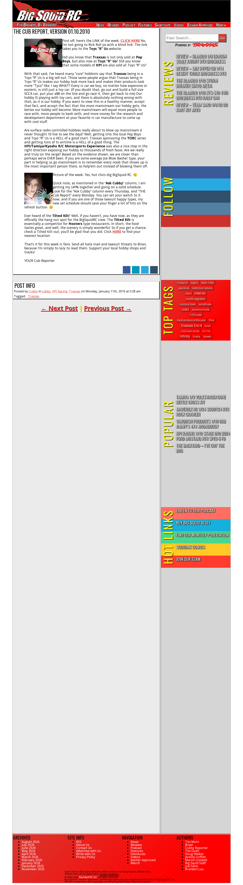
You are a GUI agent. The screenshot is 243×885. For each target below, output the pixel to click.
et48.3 (185, 309)
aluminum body (200, 309)
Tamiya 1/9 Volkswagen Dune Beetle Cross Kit (201, 399)
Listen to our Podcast (196, 510)
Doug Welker (194, 854)
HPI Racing (59, 291)
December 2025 (33, 866)
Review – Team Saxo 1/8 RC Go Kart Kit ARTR (202, 107)
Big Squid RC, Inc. (88, 877)
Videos (179, 24)
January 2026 (31, 863)
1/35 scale (196, 314)
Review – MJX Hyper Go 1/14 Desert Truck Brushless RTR (201, 70)
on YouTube (199, 221)
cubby (46, 291)
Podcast (128, 24)
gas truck (184, 288)
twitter (145, 268)
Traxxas (74, 291)
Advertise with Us (88, 851)
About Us (82, 845)
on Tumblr (201, 197)
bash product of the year (191, 320)
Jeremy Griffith (195, 857)
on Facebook (196, 172)
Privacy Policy (85, 857)
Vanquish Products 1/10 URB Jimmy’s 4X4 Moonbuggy (201, 423)
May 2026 (28, 851)
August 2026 (30, 842)
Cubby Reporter (196, 848)
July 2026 (28, 845)
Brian (189, 845)
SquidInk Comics (190, 547)
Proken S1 (183, 282)
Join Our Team (188, 559)
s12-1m (206, 331)
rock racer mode (190, 331)
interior (200, 293)
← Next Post (59, 308)
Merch (221, 24)
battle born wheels (203, 288)
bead (208, 325)
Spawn (207, 336)
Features (144, 24)
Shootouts (162, 24)
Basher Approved (200, 24)
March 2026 (30, 857)
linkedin (136, 268)
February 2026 (32, 860)
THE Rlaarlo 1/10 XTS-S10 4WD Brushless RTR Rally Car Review (202, 95)
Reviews (113, 24)
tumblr (154, 268)
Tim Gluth (192, 851)
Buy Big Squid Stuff (193, 522)
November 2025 (33, 869)
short (189, 293)
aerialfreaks (205, 304)
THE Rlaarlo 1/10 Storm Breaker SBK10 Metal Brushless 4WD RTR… (197, 83)
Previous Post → (107, 308)
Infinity (185, 336)
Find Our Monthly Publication (202, 535)
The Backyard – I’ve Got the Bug (200, 448)
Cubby (33, 291)
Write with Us (85, 854)
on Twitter (201, 184)
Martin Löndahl (196, 860)
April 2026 (29, 854)
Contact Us (84, 848)
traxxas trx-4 (191, 325)
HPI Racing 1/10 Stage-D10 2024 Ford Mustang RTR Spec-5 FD (203, 435)
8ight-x (194, 282)
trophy (196, 336)
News (100, 24)
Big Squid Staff (195, 863)
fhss (211, 320)
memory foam (188, 304)
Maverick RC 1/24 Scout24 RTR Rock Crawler (202, 411)
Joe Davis (191, 866)
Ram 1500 (207, 282)
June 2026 (29, 848)
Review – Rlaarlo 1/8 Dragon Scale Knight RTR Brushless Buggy (201, 59)
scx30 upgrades (195, 299)
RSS (78, 842)
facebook (126, 268)
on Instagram (195, 209)
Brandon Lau (194, 869)
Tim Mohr (192, 842)
